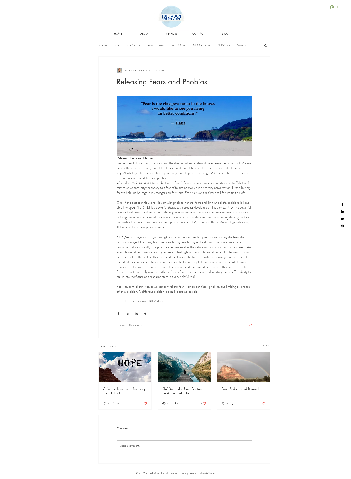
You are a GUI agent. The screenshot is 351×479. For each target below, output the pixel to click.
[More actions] (250, 70)
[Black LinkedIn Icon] (342, 211)
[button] (265, 45)
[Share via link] (145, 313)
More (240, 45)
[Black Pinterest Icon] (342, 226)
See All (266, 345)
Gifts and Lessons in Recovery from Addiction (124, 391)
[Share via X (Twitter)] (127, 313)
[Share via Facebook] (118, 313)
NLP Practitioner (202, 45)
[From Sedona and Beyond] (243, 367)
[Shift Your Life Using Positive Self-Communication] (184, 367)
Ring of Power (179, 45)
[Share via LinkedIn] (136, 313)
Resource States (156, 45)
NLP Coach (224, 45)
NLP (116, 45)
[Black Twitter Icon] (342, 219)
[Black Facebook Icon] (342, 204)
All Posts (102, 45)
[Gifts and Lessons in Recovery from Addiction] (125, 367)
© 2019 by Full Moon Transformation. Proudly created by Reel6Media (175, 473)
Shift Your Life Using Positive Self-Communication (182, 391)
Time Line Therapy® (135, 301)
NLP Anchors (133, 45)
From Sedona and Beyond (240, 389)
